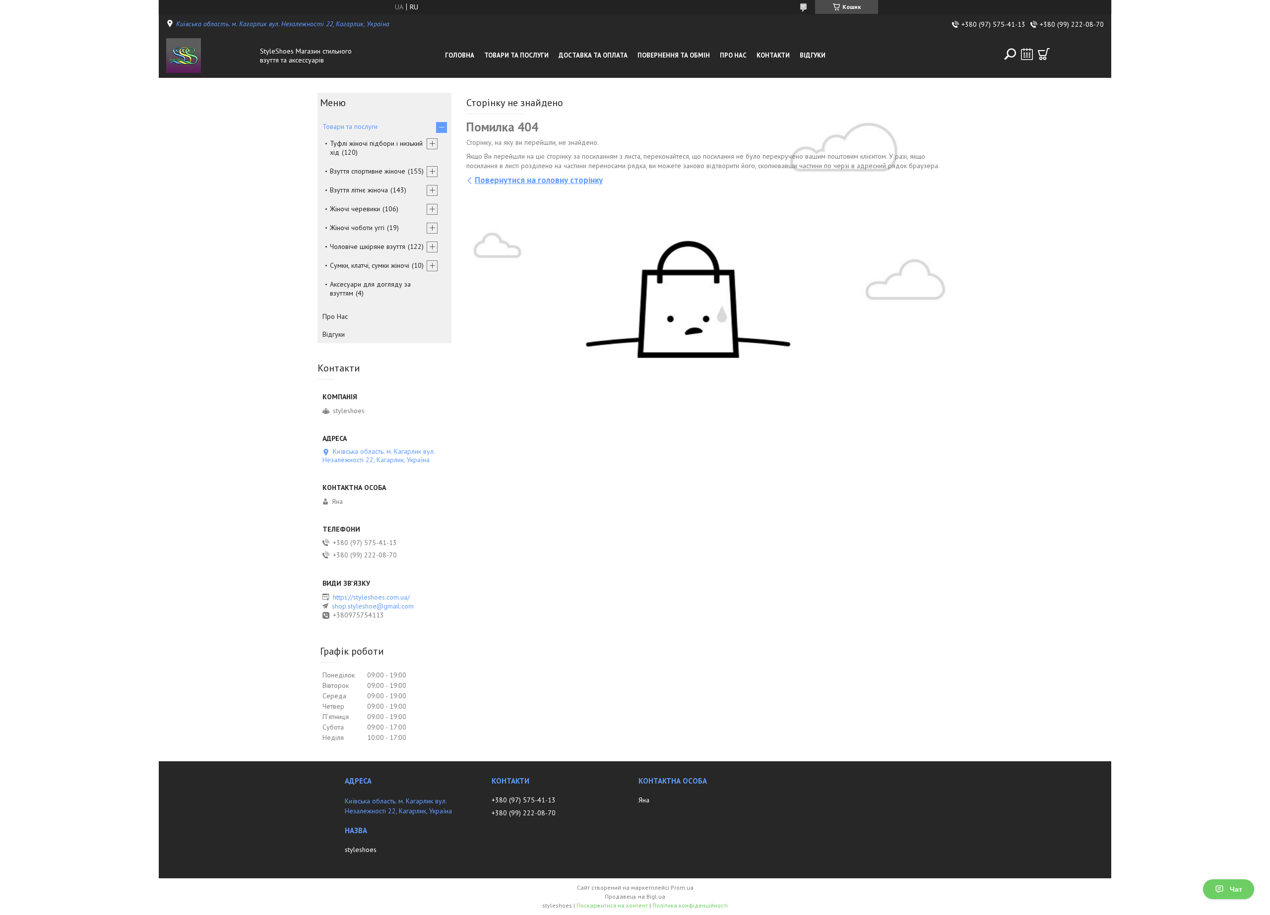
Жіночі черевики (355, 208)
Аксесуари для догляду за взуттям (370, 289)
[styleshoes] (210, 55)
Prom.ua (682, 887)
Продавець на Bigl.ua (635, 896)
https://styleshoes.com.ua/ (371, 597)
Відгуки (813, 55)
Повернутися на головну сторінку (539, 180)
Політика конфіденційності (690, 905)
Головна (459, 55)
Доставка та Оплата (593, 55)
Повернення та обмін (673, 55)
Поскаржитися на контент (612, 905)
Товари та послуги (516, 55)
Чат (1236, 889)
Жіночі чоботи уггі (357, 227)
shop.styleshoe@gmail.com (373, 606)
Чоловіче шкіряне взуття (367, 246)
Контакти (773, 55)
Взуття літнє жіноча (359, 189)
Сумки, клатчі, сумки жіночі (369, 265)
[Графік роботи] (1027, 54)
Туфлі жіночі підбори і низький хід (376, 148)
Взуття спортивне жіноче (367, 171)
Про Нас (733, 55)
